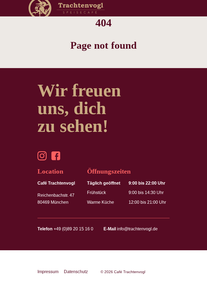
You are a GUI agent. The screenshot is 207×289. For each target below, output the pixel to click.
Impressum (47, 271)
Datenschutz (76, 271)
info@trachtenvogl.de (131, 229)
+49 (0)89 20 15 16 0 (65, 229)
